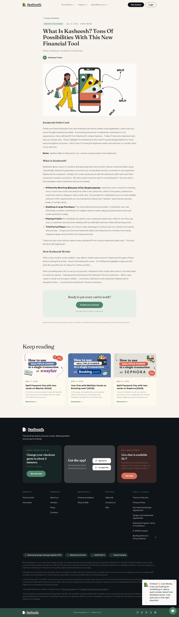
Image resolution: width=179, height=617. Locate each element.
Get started (136, 5)
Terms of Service (140, 497)
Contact (54, 512)
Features (81, 5)
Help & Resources (98, 5)
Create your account (89, 305)
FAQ (107, 507)
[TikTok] (142, 612)
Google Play (103, 467)
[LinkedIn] (155, 612)
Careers (53, 502)
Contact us (110, 502)
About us (54, 497)
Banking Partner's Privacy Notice (141, 537)
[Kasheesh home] (32, 5)
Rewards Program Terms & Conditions (144, 524)
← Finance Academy (51, 18)
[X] (151, 612)
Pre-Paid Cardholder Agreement (142, 509)
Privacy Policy (139, 502)
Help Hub (109, 497)
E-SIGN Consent (140, 531)
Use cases (27, 502)
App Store (102, 461)
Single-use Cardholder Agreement (143, 516)
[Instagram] (137, 612)
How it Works (66, 5)
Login (151, 5)
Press (52, 507)
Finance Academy (86, 497)
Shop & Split (83, 502)
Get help (129, 476)
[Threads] (146, 612)
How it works (28, 497)
